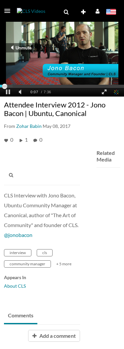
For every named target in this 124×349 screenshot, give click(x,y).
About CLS (15, 286)
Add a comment (57, 336)
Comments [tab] (20, 315)
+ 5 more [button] (63, 263)
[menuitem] (66, 12)
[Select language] (111, 12)
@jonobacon (18, 235)
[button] (9, 10)
